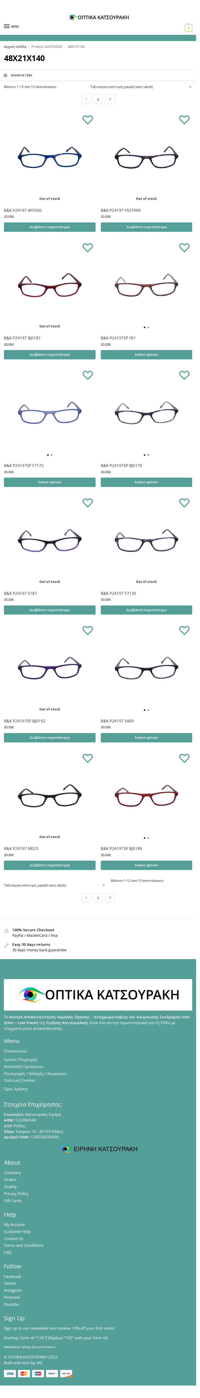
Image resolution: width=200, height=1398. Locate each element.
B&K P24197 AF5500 (23, 210)
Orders (10, 1179)
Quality (10, 1186)
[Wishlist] (88, 119)
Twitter (10, 1283)
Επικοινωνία (15, 1050)
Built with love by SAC (23, 1362)
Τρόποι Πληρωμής (20, 1059)
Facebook (12, 1276)
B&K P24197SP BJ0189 (121, 848)
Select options (146, 354)
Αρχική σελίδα (15, 46)
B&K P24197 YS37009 (121, 210)
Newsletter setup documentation (29, 1346)
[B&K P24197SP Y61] (146, 285)
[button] (188, 27)
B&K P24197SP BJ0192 (24, 720)
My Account (14, 1224)
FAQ (7, 1252)
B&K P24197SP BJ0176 (121, 465)
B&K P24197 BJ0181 (22, 337)
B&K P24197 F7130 (118, 593)
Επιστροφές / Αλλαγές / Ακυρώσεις (35, 1073)
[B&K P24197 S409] (146, 668)
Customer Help (17, 1231)
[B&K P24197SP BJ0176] (146, 413)
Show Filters (22, 75)
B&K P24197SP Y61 (118, 337)
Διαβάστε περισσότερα (49, 227)
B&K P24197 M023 (21, 848)
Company (12, 1172)
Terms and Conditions (23, 1245)
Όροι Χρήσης (16, 1088)
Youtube (11, 1304)
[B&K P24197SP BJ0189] (146, 796)
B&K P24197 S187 (20, 593)
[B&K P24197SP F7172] (50, 413)
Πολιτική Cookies (19, 1080)
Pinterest (12, 1297)
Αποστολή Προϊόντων (23, 1066)
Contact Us (13, 1238)
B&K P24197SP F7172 (24, 465)
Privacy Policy (16, 1193)
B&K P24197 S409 (117, 720)
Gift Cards (13, 1200)
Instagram (13, 1290)
